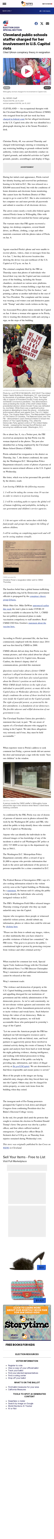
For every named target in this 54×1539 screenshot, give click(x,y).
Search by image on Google (20, 1403)
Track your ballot (15, 1370)
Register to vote (15, 1365)
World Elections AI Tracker (20, 1406)
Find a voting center (17, 1375)
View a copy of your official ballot (23, 1368)
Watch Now (46, 4)
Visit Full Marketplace (15, 1161)
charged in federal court (14, 118)
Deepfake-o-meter (16, 1401)
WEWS (6, 1147)
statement (11, 890)
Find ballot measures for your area (23, 1387)
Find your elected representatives (23, 1373)
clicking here (12, 926)
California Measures (17, 1389)
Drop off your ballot (17, 1378)
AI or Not (12, 1408)
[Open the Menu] (4, 4)
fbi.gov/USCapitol (21, 1066)
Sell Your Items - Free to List (24, 1156)
